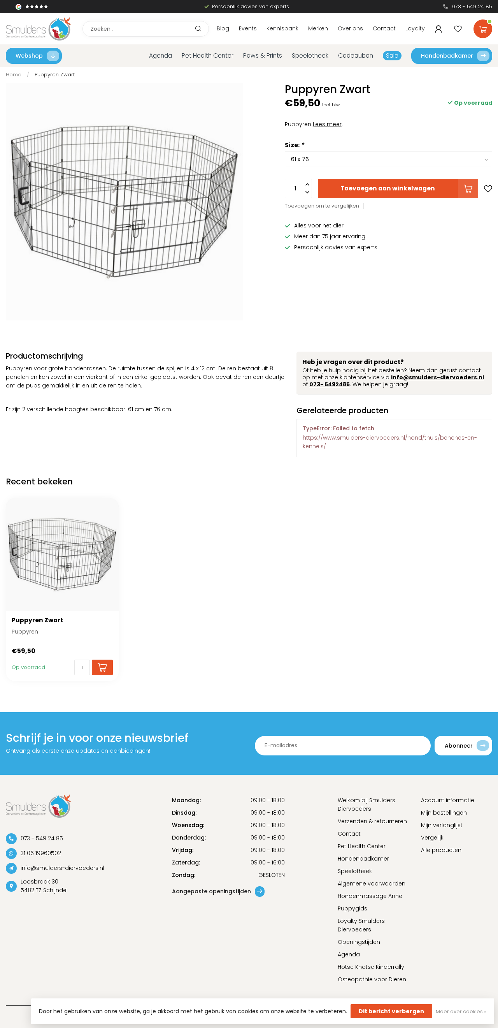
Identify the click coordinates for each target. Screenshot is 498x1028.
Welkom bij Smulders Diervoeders (366, 804)
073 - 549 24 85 (472, 6)
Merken (318, 28)
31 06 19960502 (41, 853)
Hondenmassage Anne (370, 896)
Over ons (350, 28)
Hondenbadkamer (447, 56)
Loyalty (415, 28)
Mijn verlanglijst (442, 825)
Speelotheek (310, 55)
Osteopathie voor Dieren (372, 979)
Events (248, 28)
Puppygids (352, 908)
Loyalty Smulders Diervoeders (361, 925)
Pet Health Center (207, 55)
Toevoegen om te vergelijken (322, 205)
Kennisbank (282, 28)
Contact (384, 28)
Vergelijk (432, 837)
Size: (294, 145)
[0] (482, 27)
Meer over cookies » (461, 1011)
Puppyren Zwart (55, 74)
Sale (392, 55)
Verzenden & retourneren (372, 821)
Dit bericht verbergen (391, 1011)
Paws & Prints (262, 55)
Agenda (160, 55)
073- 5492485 (329, 384)
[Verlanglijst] (458, 29)
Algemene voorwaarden (371, 883)
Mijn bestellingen (444, 813)
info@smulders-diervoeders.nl (437, 377)
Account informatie (447, 800)
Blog (223, 28)
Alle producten (441, 850)
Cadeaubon (355, 55)
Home (13, 74)
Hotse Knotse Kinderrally (371, 967)
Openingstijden (359, 942)
